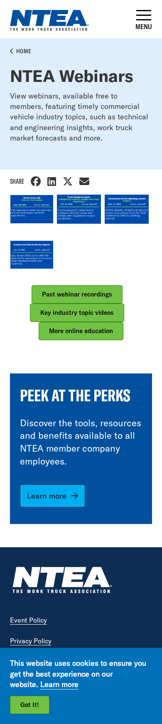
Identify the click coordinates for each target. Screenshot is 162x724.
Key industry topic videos (77, 312)
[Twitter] (68, 182)
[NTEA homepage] (49, 28)
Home (23, 51)
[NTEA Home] (62, 581)
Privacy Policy (31, 641)
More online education (81, 331)
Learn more (46, 496)
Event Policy (28, 620)
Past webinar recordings (77, 294)
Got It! (29, 705)
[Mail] (84, 182)
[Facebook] (36, 182)
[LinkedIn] (51, 182)
